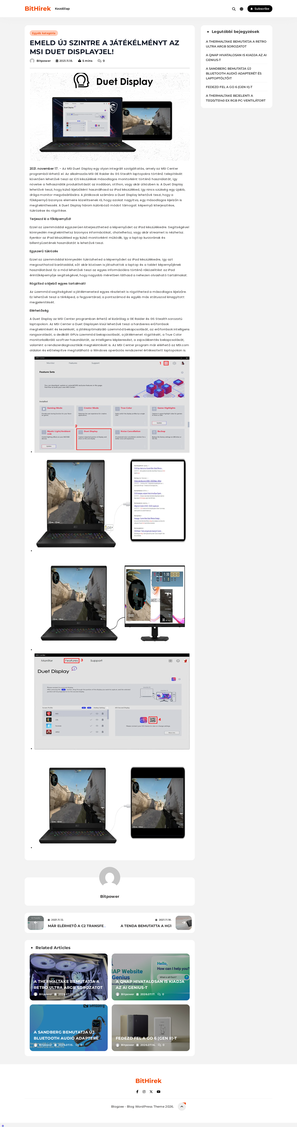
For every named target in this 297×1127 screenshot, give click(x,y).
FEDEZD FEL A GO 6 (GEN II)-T (146, 1038)
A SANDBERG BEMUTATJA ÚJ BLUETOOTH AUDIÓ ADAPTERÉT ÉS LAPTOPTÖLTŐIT (67, 1038)
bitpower (44, 61)
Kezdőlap (62, 9)
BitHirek (38, 8)
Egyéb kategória (44, 33)
